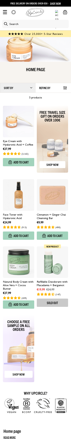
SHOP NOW (55, 3)
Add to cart (21, 162)
